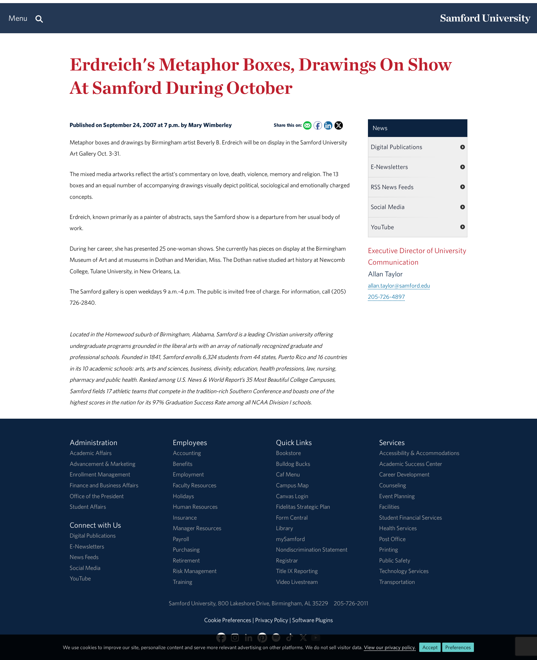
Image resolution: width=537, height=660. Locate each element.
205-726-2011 (351, 603)
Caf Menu (288, 474)
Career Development (404, 474)
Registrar (287, 560)
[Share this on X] (338, 125)
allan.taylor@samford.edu (399, 285)
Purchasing (186, 549)
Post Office (392, 539)
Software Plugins (312, 620)
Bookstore (288, 453)
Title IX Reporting (297, 571)
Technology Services (404, 571)
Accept (430, 647)
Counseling (392, 485)
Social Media (388, 207)
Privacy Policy (271, 620)
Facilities (389, 506)
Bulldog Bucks (293, 463)
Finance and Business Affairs (104, 485)
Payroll (181, 539)
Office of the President (97, 496)
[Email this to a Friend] (307, 125)
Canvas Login (292, 496)
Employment (188, 474)
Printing (388, 549)
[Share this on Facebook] (318, 125)
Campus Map (292, 485)
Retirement (186, 560)
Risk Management (195, 571)
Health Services (398, 528)
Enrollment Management (100, 474)
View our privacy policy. (390, 647)
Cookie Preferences (227, 620)
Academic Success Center (410, 463)
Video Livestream (297, 581)
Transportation (397, 581)
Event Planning (397, 496)
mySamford (290, 539)
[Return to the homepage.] (485, 23)
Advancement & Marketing (102, 463)
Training (182, 581)
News (380, 128)
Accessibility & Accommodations (419, 453)
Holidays (183, 496)
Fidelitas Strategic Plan (303, 506)
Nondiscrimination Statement (311, 549)
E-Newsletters (389, 167)
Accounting (187, 453)
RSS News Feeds (392, 187)
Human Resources (195, 506)
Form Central (292, 517)
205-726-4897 (386, 296)
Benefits (182, 463)
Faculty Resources (194, 485)
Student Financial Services (410, 517)
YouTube (382, 227)
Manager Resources (197, 528)
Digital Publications (396, 147)
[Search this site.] (39, 18)
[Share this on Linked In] (328, 125)
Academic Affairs (91, 453)
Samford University (193, 603)
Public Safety (394, 560)
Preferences (458, 647)
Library (284, 528)
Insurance (185, 517)
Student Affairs (88, 506)
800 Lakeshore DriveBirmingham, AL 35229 (273, 603)
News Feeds (84, 557)
